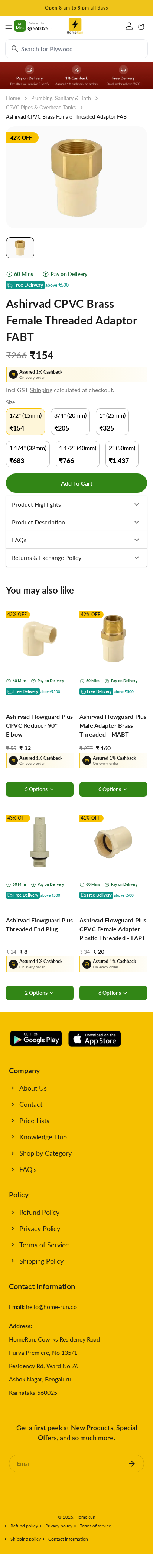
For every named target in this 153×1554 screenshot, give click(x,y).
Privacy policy (58, 1526)
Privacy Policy (39, 1228)
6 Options (109, 789)
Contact (30, 1104)
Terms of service (95, 1526)
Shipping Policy (41, 1261)
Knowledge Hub (43, 1137)
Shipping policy (25, 1539)
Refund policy (24, 1526)
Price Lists (34, 1120)
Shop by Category (45, 1153)
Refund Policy (39, 1212)
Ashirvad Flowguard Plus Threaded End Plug (39, 924)
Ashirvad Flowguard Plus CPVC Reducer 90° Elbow (39, 725)
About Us (33, 1088)
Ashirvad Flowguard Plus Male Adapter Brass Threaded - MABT (113, 725)
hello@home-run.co (51, 1306)
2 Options (36, 993)
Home (13, 98)
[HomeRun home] (75, 25)
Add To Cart (76, 483)
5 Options (36, 789)
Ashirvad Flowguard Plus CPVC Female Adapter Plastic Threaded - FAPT (113, 929)
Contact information (68, 1539)
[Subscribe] (131, 1463)
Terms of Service (44, 1245)
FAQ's (28, 1169)
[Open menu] (9, 26)
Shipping (41, 389)
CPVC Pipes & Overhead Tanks (41, 107)
